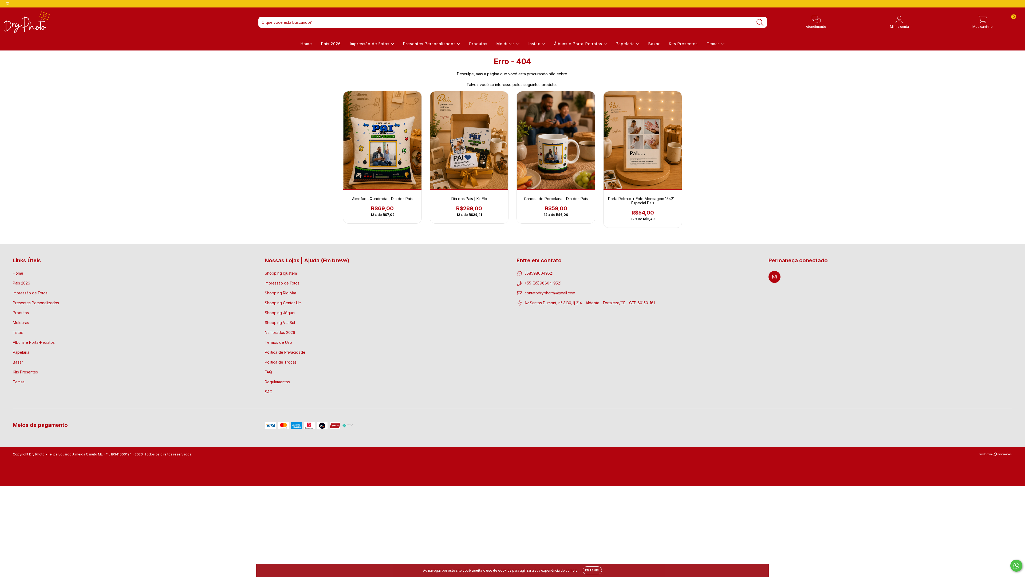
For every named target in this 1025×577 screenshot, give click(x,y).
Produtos (478, 43)
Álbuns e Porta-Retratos (579, 43)
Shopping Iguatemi (281, 273)
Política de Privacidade (285, 352)
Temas (714, 43)
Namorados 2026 (280, 332)
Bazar (654, 43)
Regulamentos (277, 382)
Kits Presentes (683, 43)
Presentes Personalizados (430, 43)
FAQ (268, 372)
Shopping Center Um (283, 303)
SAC (268, 391)
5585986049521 (539, 273)
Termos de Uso (278, 342)
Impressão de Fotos (370, 43)
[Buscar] (760, 22)
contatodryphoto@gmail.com (550, 293)
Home (306, 43)
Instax (535, 43)
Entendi (592, 570)
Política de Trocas (281, 362)
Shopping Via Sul (280, 322)
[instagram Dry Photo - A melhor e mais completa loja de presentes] (7, 3)
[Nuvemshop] (995, 455)
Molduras (506, 43)
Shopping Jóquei (280, 312)
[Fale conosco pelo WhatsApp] (1016, 566)
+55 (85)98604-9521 (543, 283)
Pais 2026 (331, 43)
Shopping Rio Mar (280, 293)
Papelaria (626, 43)
